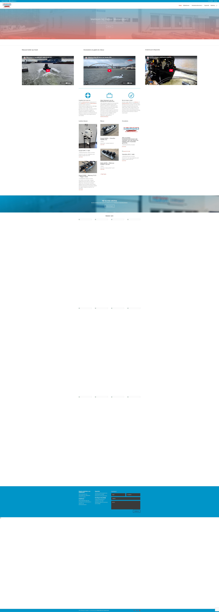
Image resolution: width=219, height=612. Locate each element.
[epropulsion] (85, 308)
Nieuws (89, 152)
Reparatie (206, 5)
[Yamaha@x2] (133, 397)
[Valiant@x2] (117, 397)
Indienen (136, 511)
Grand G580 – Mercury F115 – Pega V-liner (87, 176)
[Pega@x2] (117, 308)
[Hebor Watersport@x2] (133, 219)
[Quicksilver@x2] (101, 308)
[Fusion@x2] (85, 397)
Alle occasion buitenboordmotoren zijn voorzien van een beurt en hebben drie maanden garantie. (130, 140)
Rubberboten (186, 5)
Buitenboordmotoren (197, 5)
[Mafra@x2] (133, 308)
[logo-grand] (101, 397)
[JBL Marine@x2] (117, 219)
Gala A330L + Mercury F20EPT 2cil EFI (107, 163)
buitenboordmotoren (104, 116)
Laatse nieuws (83, 121)
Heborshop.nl (109, 26)
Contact (215, 1)
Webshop (213, 5)
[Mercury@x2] (85, 219)
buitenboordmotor (85, 102)
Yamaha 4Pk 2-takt (128, 154)
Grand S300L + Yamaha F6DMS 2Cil (107, 139)
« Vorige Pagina (103, 174)
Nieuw (102, 121)
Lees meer (81, 156)
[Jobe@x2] (101, 219)
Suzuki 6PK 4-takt (84, 150)
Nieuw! (102, 141)
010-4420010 (5, 1)
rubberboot (83, 103)
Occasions (93, 152)
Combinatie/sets (82, 178)
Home (180, 5)
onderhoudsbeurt (93, 103)
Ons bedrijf (210, 1)
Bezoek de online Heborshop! (109, 19)
